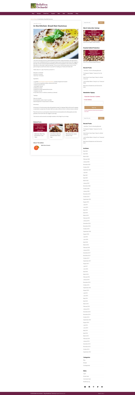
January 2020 (86, 191)
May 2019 (85, 210)
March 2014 (86, 335)
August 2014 (86, 322)
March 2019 (86, 215)
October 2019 (86, 196)
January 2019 (86, 220)
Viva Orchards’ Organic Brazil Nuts (45, 81)
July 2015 (85, 293)
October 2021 (86, 167)
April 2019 (85, 212)
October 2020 (86, 188)
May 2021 (85, 175)
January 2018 (86, 250)
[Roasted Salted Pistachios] (93, 60)
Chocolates (70, 13)
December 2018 (86, 223)
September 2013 (87, 352)
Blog (33, 13)
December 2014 (86, 311)
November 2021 (86, 164)
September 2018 (87, 231)
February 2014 (86, 338)
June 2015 (85, 295)
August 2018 (86, 234)
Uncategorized (86, 365)
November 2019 (86, 194)
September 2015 (87, 287)
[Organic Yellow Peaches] (93, 40)
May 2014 (85, 330)
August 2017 (86, 263)
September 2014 (87, 319)
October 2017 (86, 258)
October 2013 (86, 349)
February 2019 (86, 218)
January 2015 (86, 309)
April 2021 (85, 177)
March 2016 (86, 274)
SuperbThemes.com (60, 393)
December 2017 (86, 252)
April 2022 (85, 153)
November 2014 (86, 314)
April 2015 (85, 301)
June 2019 (85, 207)
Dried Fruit (46, 13)
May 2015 (85, 298)
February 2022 (86, 159)
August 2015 (86, 290)
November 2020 (86, 186)
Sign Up (94, 107)
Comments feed (87, 379)
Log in (84, 373)
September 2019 (87, 199)
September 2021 (87, 169)
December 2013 (86, 343)
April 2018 (85, 242)
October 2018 (86, 228)
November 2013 (86, 346)
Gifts (64, 13)
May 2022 (85, 151)
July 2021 (85, 172)
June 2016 (85, 269)
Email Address (88, 99)
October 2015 (86, 285)
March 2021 (86, 180)
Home (32, 19)
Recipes (39, 13)
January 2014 (86, 341)
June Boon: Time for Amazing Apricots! (92, 70)
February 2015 (86, 306)
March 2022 (86, 156)
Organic (53, 13)
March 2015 (86, 303)
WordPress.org (86, 381)
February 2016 (86, 277)
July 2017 (85, 266)
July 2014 (85, 325)
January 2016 (86, 279)
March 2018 (86, 244)
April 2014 (85, 333)
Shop (77, 13)
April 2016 (85, 271)
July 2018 (85, 236)
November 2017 (86, 255)
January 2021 (86, 183)
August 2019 (86, 202)
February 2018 (86, 247)
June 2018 (85, 239)
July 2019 (85, 204)
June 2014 (85, 327)
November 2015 (86, 282)
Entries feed (86, 376)
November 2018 (86, 226)
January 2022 (86, 161)
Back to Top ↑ (101, 393)
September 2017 (87, 260)
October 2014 (86, 317)
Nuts (59, 13)
